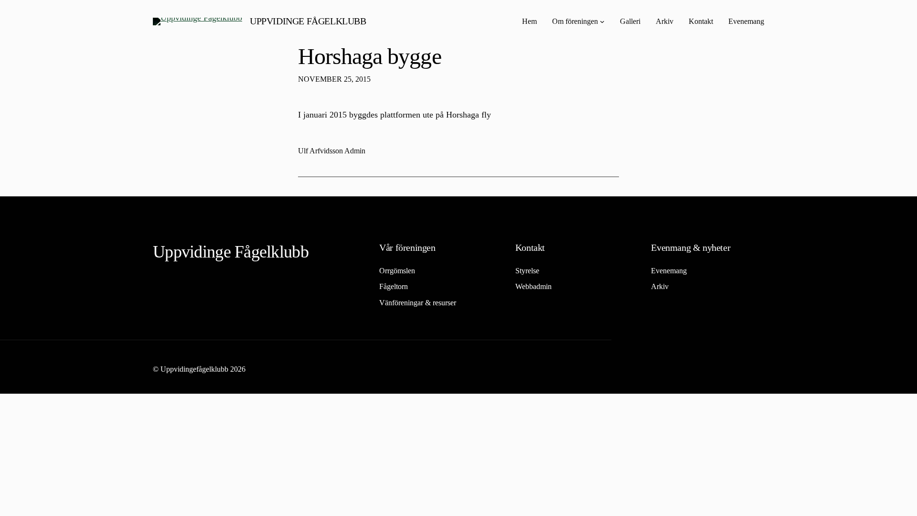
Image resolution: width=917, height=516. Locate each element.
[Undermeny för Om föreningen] (602, 21)
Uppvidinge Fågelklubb (308, 21)
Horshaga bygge (369, 56)
